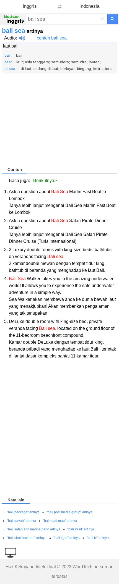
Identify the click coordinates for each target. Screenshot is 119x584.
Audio (10, 38)
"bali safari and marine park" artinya (33, 529)
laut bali (11, 46)
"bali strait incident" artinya (26, 538)
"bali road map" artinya (60, 521)
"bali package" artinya (23, 512)
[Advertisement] (59, 122)
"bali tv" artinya (98, 538)
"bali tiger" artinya (66, 538)
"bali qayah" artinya (21, 521)
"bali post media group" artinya (69, 512)
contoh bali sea (52, 38)
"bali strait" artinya (80, 529)
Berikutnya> (45, 180)
